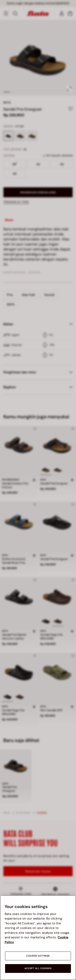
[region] (38, 937)
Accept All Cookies (38, 968)
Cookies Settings (38, 955)
